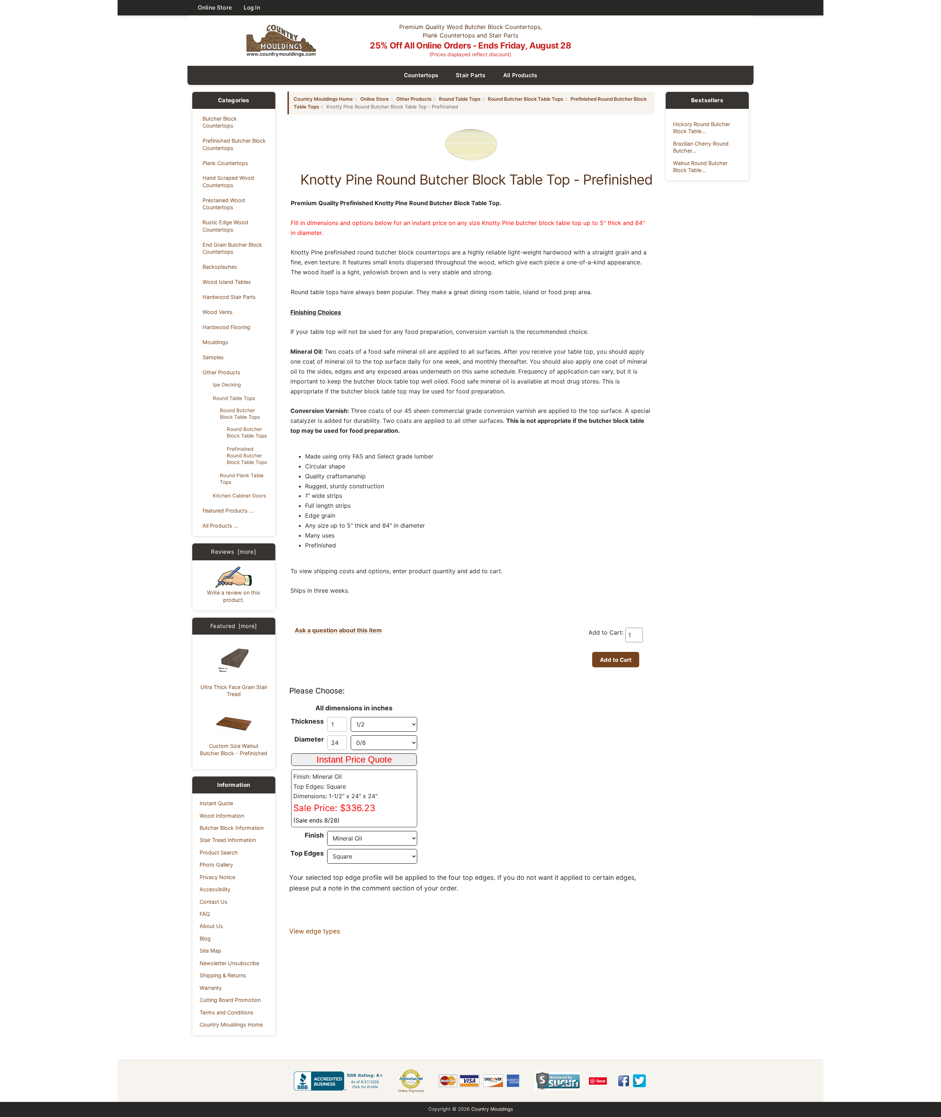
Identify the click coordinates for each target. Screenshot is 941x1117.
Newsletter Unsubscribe (229, 963)
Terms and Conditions (227, 1012)
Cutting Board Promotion (230, 1000)
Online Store (215, 7)
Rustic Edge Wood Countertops (225, 225)
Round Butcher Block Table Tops (240, 413)
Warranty (211, 988)
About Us (211, 926)
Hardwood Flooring (226, 327)
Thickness (307, 721)
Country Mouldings (492, 1109)
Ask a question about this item (338, 630)
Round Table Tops (234, 398)
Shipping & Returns (223, 975)
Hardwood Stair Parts (229, 297)
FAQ (205, 914)
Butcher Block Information (232, 828)
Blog (205, 938)
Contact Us (214, 902)
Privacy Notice (217, 877)
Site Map (210, 951)
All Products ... (220, 525)
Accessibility (215, 889)
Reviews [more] (233, 551)
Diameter (309, 739)
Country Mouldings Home (231, 1024)
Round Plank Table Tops (242, 478)
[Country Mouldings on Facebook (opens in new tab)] (623, 1080)
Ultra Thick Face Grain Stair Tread (233, 690)
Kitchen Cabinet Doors (239, 496)
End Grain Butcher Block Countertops (232, 248)
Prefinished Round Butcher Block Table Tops (247, 455)
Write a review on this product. (233, 596)
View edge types (314, 931)
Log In (252, 7)
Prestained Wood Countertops (224, 203)
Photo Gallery (216, 864)
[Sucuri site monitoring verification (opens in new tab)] (557, 1081)
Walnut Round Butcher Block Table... (700, 166)
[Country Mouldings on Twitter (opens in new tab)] (639, 1080)
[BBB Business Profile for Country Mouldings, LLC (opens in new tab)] (340, 1081)
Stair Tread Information (228, 840)
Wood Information (222, 816)
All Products (520, 75)
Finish (314, 835)
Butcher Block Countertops (220, 122)
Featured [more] (233, 625)
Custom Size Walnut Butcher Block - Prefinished (233, 749)
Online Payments (411, 1091)
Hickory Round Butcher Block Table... (701, 127)
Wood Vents (218, 312)
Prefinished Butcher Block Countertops (234, 144)
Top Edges (307, 853)
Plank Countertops (225, 163)
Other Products (221, 372)
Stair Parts (471, 75)
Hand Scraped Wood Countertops (228, 181)
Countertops (421, 75)
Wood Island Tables (227, 282)
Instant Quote (216, 803)
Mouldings (215, 342)
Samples (213, 357)
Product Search (219, 852)
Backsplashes (220, 267)
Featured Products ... (228, 510)
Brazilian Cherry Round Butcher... (701, 147)
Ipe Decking (227, 385)
